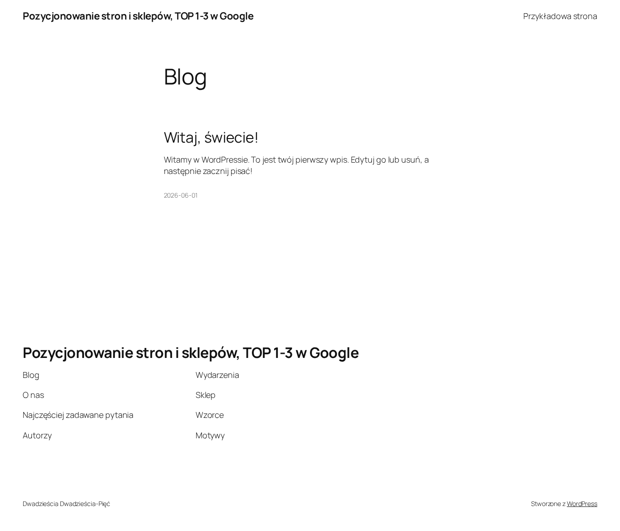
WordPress (582, 503)
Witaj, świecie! (211, 137)
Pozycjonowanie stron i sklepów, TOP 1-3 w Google (138, 16)
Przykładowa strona (560, 15)
